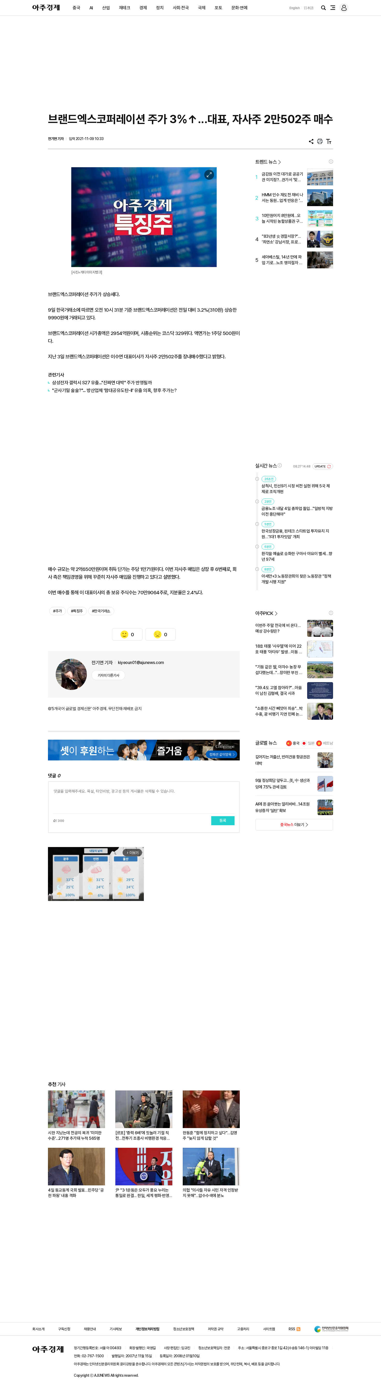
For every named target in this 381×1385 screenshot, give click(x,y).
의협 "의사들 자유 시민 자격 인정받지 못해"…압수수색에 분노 (210, 1193)
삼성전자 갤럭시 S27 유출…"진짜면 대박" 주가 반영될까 (102, 382)
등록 (223, 820)
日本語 (309, 8)
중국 (76, 7)
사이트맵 (269, 1329)
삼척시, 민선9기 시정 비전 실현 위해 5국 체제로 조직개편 (296, 489)
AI (91, 7)
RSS (292, 1329)
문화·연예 (239, 7)
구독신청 (64, 1329)
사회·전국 (181, 7)
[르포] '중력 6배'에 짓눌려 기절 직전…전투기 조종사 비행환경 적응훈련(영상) (142, 1135)
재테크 (124, 7)
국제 (202, 7)
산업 (106, 7)
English (295, 8)
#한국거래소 (101, 611)
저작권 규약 (215, 1329)
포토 (218, 7)
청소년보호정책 (183, 1329)
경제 (143, 7)
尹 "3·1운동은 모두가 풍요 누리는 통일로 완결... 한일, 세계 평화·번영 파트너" (142, 1193)
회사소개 (38, 1329)
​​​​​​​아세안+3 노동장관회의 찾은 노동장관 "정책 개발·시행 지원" (296, 579)
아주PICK (264, 613)
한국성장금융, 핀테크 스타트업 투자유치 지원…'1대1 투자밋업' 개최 (295, 534)
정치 (160, 7)
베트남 (328, 743)
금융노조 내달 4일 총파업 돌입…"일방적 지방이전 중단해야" (297, 511)
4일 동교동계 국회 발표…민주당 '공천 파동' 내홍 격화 (76, 1193)
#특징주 (77, 611)
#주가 (57, 611)
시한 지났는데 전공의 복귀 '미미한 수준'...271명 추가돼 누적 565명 (75, 1135)
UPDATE (320, 466)
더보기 (280, 826)
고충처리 (243, 1329)
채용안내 (90, 1329)
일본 (311, 743)
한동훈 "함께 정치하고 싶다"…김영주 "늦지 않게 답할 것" (210, 1135)
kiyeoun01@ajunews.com (141, 662)
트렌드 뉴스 (266, 162)
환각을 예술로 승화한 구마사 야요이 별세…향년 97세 (297, 556)
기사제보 (116, 1329)
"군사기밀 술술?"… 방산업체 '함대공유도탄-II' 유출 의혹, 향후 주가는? (114, 390)
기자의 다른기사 (108, 675)
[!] (331, 161)
